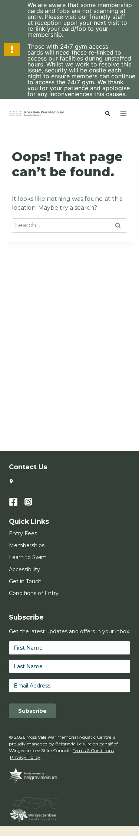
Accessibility (24, 569)
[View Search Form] (107, 113)
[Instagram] (32, 502)
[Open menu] (123, 113)
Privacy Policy (25, 757)
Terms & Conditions (93, 750)
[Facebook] (16, 502)
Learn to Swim (28, 557)
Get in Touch (25, 581)
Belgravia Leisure (73, 744)
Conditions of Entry (34, 593)
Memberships (26, 545)
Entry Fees (23, 533)
